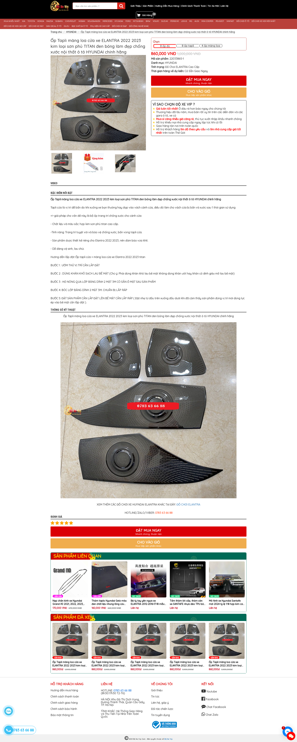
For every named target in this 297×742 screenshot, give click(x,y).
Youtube (211, 691)
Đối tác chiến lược (162, 709)
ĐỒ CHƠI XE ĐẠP (119, 26)
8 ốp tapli (188, 45)
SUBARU (59, 21)
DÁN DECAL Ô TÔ (53, 26)
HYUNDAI (119, 21)
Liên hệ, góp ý (160, 702)
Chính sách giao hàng (64, 702)
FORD (128, 21)
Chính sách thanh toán (65, 696)
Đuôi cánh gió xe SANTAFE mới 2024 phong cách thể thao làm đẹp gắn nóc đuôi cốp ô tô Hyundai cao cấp (226, 602)
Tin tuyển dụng (160, 715)
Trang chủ (56, 32)
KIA (23, 21)
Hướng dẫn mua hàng (64, 690)
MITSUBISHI (138, 21)
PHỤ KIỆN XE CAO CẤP (100, 26)
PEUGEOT (220, 21)
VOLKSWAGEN (93, 21)
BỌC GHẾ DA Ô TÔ (80, 26)
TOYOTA (31, 21)
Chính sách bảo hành (64, 709)
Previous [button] (48, 163)
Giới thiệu (157, 690)
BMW (148, 21)
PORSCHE (174, 21)
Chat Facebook (216, 707)
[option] (98, 102)
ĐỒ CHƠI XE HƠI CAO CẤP (15, 26)
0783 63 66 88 (122, 690)
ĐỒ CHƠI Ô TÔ (242, 21)
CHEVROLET (70, 21)
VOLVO (156, 21)
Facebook (212, 699)
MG (190, 21)
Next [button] (148, 163)
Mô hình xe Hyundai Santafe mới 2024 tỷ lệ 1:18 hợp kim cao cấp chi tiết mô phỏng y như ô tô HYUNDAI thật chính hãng (187, 602)
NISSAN (82, 21)
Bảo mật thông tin (62, 715)
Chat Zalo (211, 714)
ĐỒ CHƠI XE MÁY (36, 26)
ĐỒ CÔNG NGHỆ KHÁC (139, 26)
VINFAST (230, 21)
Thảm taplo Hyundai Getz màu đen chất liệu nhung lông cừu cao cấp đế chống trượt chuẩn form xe (69, 602)
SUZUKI (164, 21)
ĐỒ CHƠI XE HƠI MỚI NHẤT (264, 21)
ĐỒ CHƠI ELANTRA (188, 504)
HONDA (40, 21)
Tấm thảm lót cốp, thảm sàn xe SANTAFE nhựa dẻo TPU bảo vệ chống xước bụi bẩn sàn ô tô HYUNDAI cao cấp (148, 602)
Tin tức (155, 696)
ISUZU (66, 26)
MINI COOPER (207, 21)
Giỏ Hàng (147, 15)
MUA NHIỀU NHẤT (12, 21)
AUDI (197, 21)
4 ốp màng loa (211, 45)
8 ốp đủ (165, 46)
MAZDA (49, 21)
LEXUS (184, 21)
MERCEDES (107, 21)
